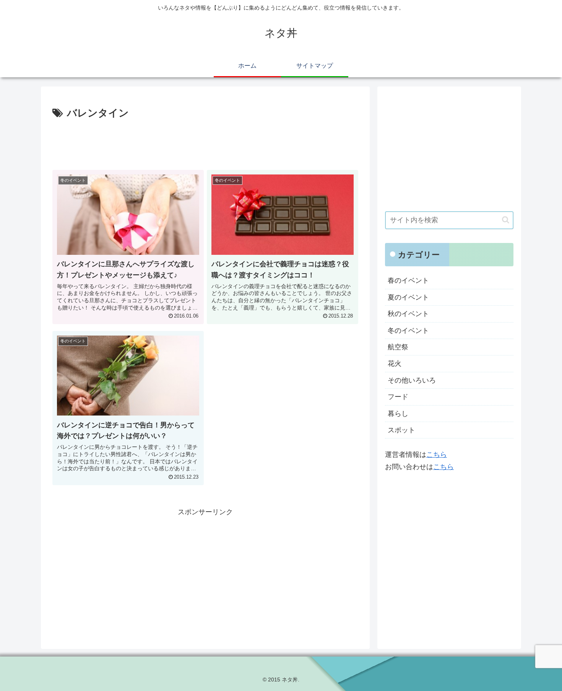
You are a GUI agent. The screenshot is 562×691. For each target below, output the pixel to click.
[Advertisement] (205, 143)
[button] (505, 219)
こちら (436, 454)
